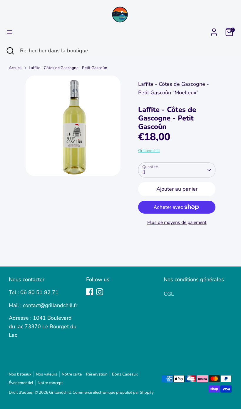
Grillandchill (149, 150)
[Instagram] (99, 291)
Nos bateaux (20, 374)
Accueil (15, 68)
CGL (169, 293)
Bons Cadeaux (125, 374)
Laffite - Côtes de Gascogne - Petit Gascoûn (68, 68)
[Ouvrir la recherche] (10, 50)
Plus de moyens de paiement (177, 222)
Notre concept (50, 382)
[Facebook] (89, 291)
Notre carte (72, 374)
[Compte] (214, 30)
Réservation (97, 374)
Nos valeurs (46, 374)
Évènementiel (21, 382)
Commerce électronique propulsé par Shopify (113, 392)
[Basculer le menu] (9, 32)
